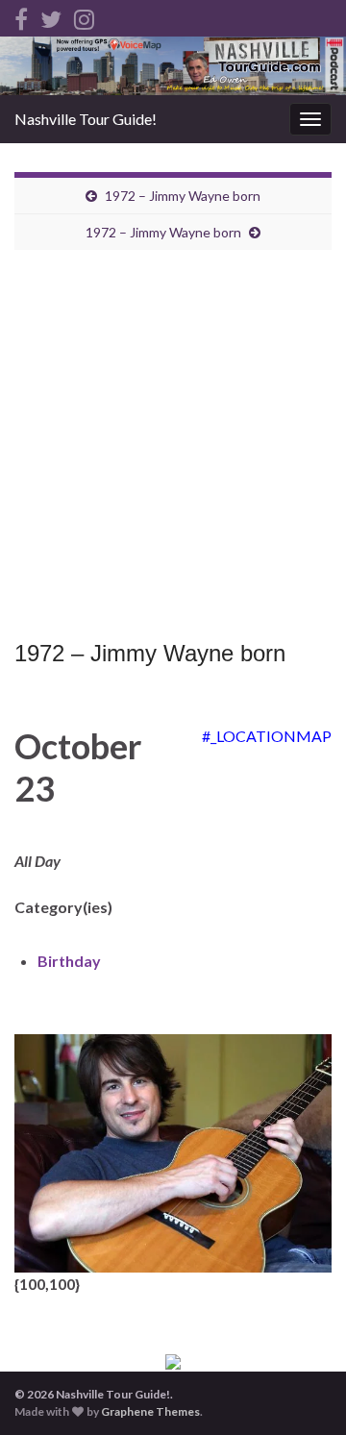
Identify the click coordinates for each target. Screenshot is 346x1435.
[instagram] (84, 16)
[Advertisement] (173, 450)
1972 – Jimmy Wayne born (182, 195)
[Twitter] (51, 16)
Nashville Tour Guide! (85, 119)
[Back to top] (303, 1392)
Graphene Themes (150, 1411)
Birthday (69, 961)
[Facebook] (21, 16)
